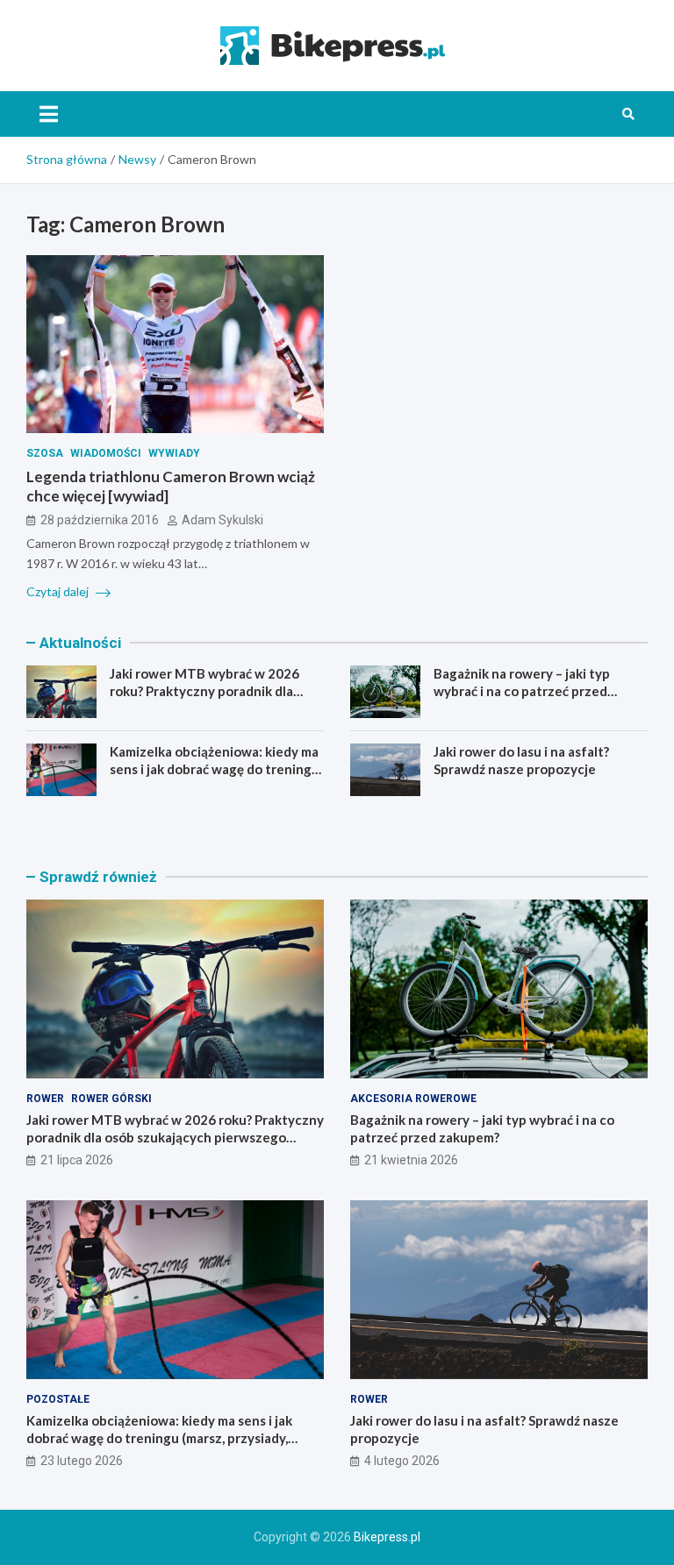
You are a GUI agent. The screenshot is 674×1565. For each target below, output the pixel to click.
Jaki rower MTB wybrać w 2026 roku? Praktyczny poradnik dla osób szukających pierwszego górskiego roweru (204, 699)
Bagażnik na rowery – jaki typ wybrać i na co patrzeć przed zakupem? (522, 690)
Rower (45, 1098)
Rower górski (111, 1098)
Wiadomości (105, 453)
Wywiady (174, 453)
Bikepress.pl (387, 1537)
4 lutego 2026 (402, 1461)
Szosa (44, 453)
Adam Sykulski (222, 520)
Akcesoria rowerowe (413, 1098)
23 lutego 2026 (81, 1461)
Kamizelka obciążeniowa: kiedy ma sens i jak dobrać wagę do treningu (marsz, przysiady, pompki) (214, 768)
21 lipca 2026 (76, 1160)
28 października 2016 (99, 520)
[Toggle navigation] (48, 114)
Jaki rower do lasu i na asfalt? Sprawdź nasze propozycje (521, 760)
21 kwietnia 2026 (411, 1160)
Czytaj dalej (58, 591)
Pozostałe (58, 1399)
